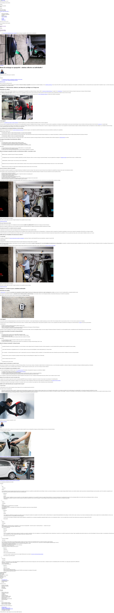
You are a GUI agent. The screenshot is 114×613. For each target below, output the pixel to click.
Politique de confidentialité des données (7, 608)
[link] (3, 10)
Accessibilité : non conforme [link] (6, 610)
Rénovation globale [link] (4, 599)
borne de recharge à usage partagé (50, 245)
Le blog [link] (3, 582)
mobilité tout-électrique (49, 84)
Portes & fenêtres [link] (4, 597)
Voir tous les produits (3, 26)
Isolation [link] (3, 15)
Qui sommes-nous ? (4, 579)
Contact (3, 11)
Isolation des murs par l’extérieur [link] (6, 596)
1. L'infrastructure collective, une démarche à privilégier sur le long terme (12, 79)
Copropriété (14, 33)
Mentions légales (4, 607)
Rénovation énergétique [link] (5, 13)
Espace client (6, 11)
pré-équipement (60, 91)
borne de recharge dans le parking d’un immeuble (17, 238)
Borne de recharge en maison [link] (6, 602)
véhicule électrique (62, 137)
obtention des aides (63, 157)
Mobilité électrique (10, 33)
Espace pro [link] (3, 586)
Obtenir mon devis (2, 81)
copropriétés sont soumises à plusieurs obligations (11, 122)
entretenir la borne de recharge (56, 380)
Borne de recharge (4, 16)
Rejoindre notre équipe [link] (5, 585)
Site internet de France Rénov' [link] (6, 609)
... (2, 33)
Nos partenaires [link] (4, 588)
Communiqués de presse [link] (5, 580)
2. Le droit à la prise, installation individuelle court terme (10, 80)
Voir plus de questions (3, 572)
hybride (80, 322)
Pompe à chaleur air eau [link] (5, 592)
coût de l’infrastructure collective (42, 94)
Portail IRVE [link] (3, 587)
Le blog (1, 11)
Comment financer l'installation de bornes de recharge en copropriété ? (10, 480)
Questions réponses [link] (4, 581)
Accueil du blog (5, 33)
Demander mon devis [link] (3, 576)
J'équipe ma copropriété (3, 421)
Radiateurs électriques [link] (5, 595)
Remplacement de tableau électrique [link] (7, 598)
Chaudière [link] (3, 593)
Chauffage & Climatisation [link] (5, 14)
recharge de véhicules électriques (20, 371)
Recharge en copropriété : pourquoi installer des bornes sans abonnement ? (10, 456)
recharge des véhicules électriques (47, 91)
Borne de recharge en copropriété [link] (6, 603)
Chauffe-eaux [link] (4, 594)
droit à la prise (3, 292)
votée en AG (100, 124)
